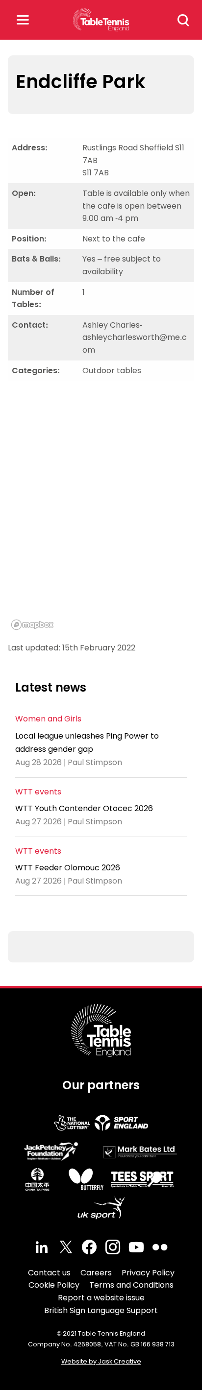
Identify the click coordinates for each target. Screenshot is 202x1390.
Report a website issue (101, 1297)
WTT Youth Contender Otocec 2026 (84, 808)
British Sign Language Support (101, 1310)
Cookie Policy (53, 1285)
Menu (22, 20)
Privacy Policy (148, 1272)
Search (183, 20)
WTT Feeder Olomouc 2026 (67, 867)
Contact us (49, 1272)
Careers (96, 1272)
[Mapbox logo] (32, 624)
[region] (101, 510)
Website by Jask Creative (101, 1361)
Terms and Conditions (131, 1285)
